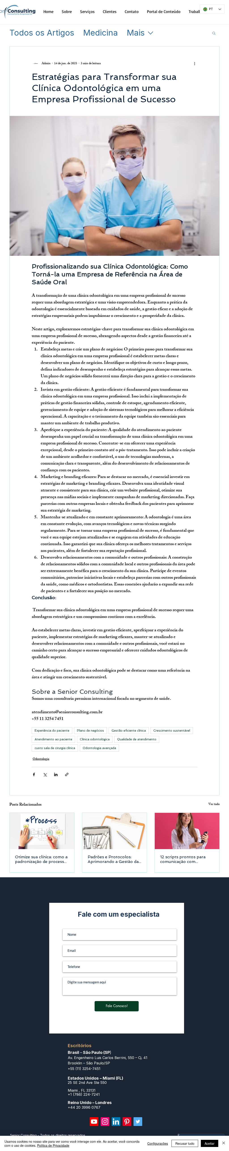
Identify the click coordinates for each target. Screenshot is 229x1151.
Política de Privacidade (53, 1145)
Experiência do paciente (52, 730)
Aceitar (209, 1143)
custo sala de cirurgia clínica (55, 748)
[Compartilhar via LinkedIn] (56, 774)
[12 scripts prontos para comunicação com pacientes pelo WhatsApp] (187, 831)
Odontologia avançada (99, 748)
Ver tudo (214, 804)
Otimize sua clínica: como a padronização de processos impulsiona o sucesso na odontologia (42, 859)
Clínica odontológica (95, 739)
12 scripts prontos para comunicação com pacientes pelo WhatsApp (185, 859)
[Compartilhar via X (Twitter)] (45, 774)
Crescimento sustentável (171, 730)
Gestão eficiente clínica (129, 730)
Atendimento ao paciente (53, 739)
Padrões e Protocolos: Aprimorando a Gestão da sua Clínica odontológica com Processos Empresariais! (113, 859)
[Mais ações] (194, 63)
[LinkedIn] (116, 1121)
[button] (214, 33)
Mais (136, 32)
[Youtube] (94, 1121)
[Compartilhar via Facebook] (34, 774)
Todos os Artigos (41, 32)
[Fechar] (223, 1143)
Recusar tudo (184, 1143)
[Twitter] (138, 1121)
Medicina (100, 32)
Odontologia (41, 759)
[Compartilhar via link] (67, 774)
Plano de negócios (90, 730)
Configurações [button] (157, 1143)
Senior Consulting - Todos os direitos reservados (47, 1135)
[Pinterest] (127, 1121)
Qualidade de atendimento (136, 739)
